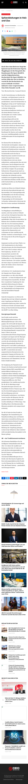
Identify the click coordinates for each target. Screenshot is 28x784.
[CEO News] (14, 2)
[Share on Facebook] (2, 31)
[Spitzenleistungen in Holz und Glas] (14, 43)
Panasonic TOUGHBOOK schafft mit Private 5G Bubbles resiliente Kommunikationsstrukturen (15, 747)
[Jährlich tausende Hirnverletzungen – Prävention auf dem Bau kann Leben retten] (14, 604)
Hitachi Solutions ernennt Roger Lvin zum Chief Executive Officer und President (13, 545)
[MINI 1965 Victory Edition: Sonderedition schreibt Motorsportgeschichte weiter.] (4, 647)
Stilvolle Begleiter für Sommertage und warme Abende (12, 504)
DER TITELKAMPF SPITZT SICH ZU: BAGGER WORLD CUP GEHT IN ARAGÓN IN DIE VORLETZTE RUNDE (17, 629)
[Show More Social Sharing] (15, 31)
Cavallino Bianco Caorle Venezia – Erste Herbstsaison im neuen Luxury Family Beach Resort (15, 723)
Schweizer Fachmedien (10, 25)
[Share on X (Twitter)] (5, 31)
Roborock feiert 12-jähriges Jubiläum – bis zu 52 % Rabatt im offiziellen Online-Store (15, 699)
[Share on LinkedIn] (10, 31)
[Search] (26, 2)
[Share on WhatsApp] (12, 31)
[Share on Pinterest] (7, 31)
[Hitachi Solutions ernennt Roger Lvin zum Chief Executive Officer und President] (14, 536)
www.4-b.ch (4, 472)
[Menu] (2, 2)
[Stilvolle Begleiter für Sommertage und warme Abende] (14, 494)
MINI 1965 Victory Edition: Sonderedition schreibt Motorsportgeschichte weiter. (16, 647)
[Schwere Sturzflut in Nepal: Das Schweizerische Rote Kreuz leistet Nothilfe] (4, 638)
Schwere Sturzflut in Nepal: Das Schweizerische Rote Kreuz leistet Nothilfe (17, 638)
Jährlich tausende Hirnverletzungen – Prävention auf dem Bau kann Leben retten (13, 614)
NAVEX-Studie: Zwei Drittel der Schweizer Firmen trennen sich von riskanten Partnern (13, 525)
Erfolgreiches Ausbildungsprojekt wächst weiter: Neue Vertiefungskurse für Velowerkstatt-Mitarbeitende (17, 657)
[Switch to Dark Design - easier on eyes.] (23, 2)
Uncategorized (6, 14)
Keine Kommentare (10, 27)
